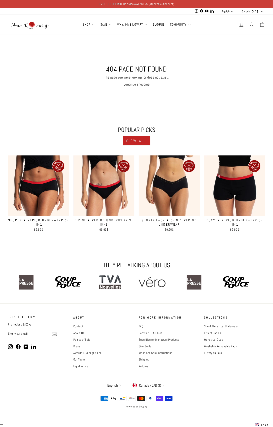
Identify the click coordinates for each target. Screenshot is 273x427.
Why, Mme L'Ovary (130, 24)
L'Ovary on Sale (213, 353)
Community (178, 24)
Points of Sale (81, 340)
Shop (87, 24)
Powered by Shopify (136, 406)
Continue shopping (137, 84)
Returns (143, 366)
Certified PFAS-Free (150, 333)
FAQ (141, 326)
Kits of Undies (212, 333)
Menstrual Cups (213, 340)
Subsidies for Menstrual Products (159, 340)
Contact (78, 326)
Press (76, 346)
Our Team (79, 359)
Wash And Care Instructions (155, 353)
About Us (78, 333)
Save (104, 24)
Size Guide (145, 346)
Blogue (158, 24)
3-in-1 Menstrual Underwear (221, 326)
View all (136, 140)
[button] (263, 425)
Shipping (144, 359)
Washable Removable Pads (220, 346)
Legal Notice (80, 366)
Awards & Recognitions (87, 353)
